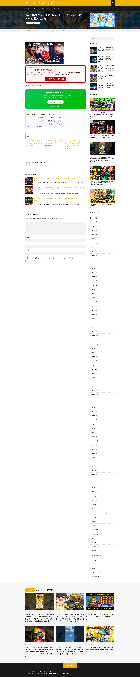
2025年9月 (94, 247)
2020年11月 (95, 491)
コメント (27, 221)
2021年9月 (94, 449)
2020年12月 (95, 487)
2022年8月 (94, 403)
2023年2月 (94, 377)
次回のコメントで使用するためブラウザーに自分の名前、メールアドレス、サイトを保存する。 (49, 258)
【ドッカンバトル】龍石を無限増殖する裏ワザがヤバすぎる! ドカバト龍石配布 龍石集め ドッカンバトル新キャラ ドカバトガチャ (102, 183)
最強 (92, 139)
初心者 (48, 8)
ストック (94, 508)
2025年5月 (94, 264)
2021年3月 (94, 474)
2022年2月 (94, 428)
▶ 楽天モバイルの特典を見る (55, 79)
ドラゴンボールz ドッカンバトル (100, 513)
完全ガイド (34, 8)
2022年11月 (95, 390)
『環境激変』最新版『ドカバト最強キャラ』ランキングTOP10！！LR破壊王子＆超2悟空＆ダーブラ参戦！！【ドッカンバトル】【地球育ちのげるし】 (106, 68)
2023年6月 (94, 361)
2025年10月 (95, 243)
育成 (53, 8)
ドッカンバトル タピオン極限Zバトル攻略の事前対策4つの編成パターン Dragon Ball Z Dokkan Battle (34, 142)
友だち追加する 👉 (55, 102)
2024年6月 (94, 310)
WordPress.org (95, 576)
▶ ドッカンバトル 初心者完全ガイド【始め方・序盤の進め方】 (45, 121)
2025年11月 (95, 238)
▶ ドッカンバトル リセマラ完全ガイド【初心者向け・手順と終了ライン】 (48, 124)
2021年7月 (94, 457)
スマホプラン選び (66, 8)
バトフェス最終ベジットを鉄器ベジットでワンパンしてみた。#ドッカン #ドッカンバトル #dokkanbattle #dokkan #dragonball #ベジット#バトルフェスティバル (39, 651)
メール (27, 243)
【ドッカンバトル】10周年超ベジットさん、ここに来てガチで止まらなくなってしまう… (100, 617)
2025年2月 (94, 276)
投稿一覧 (48, 162)
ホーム (27, 8)
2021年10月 (95, 445)
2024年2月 (94, 327)
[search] (113, 38)
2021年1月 (94, 483)
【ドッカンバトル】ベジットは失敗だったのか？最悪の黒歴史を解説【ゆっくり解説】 (100, 649)
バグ (92, 186)
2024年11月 (95, 289)
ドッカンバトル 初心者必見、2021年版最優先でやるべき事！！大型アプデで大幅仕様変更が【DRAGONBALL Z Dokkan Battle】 (73, 144)
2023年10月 (95, 344)
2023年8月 (94, 352)
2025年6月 (94, 259)
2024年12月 (95, 285)
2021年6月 (94, 462)
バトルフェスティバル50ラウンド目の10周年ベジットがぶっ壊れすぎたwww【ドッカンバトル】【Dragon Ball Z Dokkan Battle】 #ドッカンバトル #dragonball (69, 650)
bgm (93, 500)
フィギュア (94, 521)
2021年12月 (95, 436)
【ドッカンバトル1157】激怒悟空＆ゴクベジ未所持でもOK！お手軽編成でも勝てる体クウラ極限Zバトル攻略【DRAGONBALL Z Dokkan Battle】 (102, 114)
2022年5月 (94, 415)
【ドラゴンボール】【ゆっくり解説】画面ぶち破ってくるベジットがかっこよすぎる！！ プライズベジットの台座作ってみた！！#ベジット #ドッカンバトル (70, 618)
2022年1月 (94, 432)
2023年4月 (94, 369)
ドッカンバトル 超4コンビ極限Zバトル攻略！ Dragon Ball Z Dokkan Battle (54, 142)
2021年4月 (94, 470)
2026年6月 (94, 230)
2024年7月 (94, 306)
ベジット (36, 23)
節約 (93, 551)
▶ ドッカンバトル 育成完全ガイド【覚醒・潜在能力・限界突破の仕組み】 (48, 118)
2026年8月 (94, 222)
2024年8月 (94, 302)
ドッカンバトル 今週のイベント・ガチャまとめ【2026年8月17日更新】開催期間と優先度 (106, 49)
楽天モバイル (95, 546)
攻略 (58, 8)
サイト (27, 250)
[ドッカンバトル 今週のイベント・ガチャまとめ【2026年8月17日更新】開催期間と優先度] (93, 50)
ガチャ (93, 504)
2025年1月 (94, 281)
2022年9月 (94, 398)
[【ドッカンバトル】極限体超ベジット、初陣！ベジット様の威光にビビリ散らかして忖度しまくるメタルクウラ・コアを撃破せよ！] (29, 190)
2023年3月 (94, 373)
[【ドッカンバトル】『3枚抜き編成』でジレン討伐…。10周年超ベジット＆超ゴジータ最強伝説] (29, 201)
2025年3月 (94, 272)
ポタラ (93, 529)
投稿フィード (95, 568)
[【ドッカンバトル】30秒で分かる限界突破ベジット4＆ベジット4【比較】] (29, 181)
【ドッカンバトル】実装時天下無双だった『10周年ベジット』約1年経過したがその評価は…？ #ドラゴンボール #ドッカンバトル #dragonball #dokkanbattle (39, 618)
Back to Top (70, 665)
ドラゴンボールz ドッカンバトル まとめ (45, 671)
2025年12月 (95, 234)
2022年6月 (94, 411)
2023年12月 (95, 335)
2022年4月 (94, 420)
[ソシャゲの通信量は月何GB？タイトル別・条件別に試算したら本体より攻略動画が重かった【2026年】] (93, 59)
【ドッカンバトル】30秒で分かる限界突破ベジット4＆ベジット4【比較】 (55, 178)
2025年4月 (94, 268)
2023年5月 (94, 365)
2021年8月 (94, 453)
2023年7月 (94, 356)
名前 (27, 237)
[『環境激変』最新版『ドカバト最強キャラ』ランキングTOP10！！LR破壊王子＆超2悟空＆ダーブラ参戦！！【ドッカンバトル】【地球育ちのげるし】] (93, 68)
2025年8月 (94, 251)
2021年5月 (94, 466)
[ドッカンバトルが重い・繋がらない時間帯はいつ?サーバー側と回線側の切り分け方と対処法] (93, 86)
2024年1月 (94, 331)
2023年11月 (95, 340)
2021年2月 (94, 479)
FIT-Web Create (51, 673)
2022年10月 (95, 394)
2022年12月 (95, 386)
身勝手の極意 (94, 163)
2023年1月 (94, 382)
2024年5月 (94, 314)
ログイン (94, 564)
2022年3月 (94, 424)
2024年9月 (94, 297)
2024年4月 (94, 318)
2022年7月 (94, 407)
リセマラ (42, 8)
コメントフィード (96, 572)
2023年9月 (94, 348)
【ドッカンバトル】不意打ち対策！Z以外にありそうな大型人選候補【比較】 (106, 76)
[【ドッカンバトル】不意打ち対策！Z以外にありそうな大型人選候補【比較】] (93, 78)
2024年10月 (95, 293)
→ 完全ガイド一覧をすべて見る (34, 126)
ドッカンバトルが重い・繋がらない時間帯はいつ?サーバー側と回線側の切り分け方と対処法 (106, 85)
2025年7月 (94, 255)
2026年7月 (94, 226)
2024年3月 (94, 323)
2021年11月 (95, 441)
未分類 (93, 542)
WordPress (66, 673)
